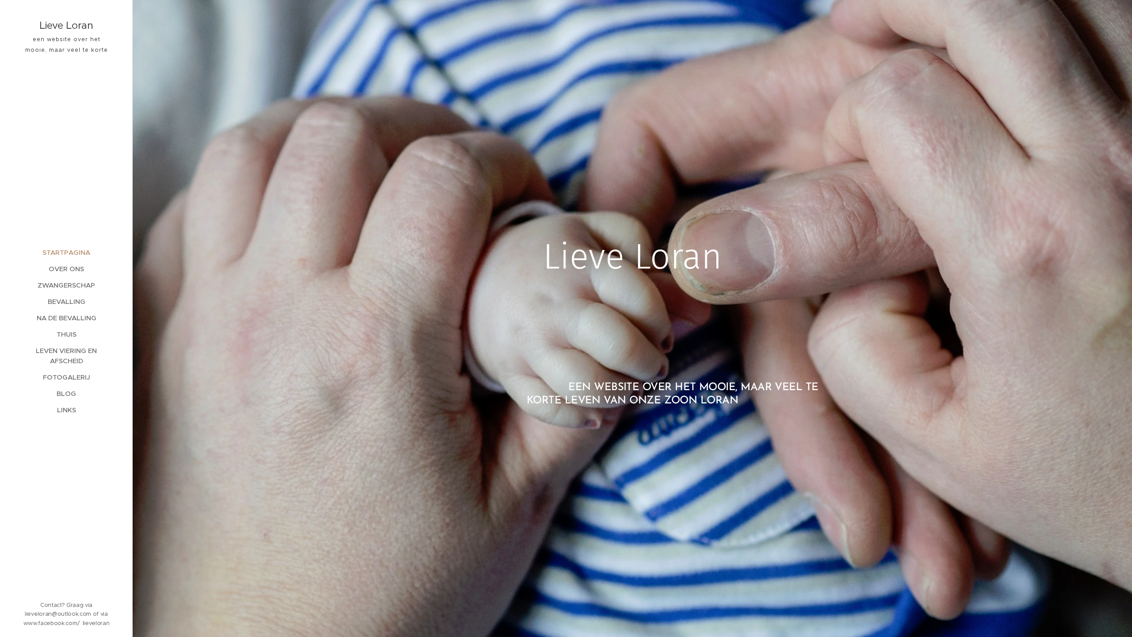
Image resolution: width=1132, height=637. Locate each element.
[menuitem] (66, 252)
